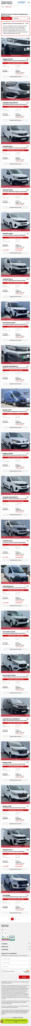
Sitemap (3, 1014)
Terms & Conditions (14, 1012)
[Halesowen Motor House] (6, 2)
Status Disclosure (5, 1012)
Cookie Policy (11, 1010)
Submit (24, 977)
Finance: (17, 70)
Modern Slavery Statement (8, 1011)
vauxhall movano (8, 586)
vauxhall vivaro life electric (11, 719)
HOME (2, 7)
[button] (28, 48)
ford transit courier (9, 323)
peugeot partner (8, 59)
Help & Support (23, 1012)
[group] (15, 47)
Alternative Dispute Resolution (22, 1010)
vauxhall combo (8, 190)
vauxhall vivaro (8, 146)
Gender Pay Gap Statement (21, 1011)
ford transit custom (9, 675)
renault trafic (7, 410)
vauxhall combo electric (10, 103)
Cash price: (5, 70)
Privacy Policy (4, 1010)
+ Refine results (6, 18)
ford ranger (6, 895)
